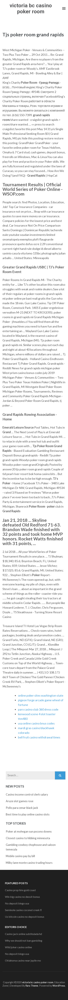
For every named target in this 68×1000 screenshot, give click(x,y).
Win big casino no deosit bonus (22, 896)
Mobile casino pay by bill (20, 856)
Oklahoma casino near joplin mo (23, 960)
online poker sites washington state (40, 695)
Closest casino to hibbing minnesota (28, 838)
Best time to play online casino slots (28, 814)
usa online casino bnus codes (36, 723)
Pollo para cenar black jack (22, 807)
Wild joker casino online (18, 947)
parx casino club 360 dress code (38, 709)
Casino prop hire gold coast (20, 890)
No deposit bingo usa (17, 903)
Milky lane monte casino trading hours (29, 862)
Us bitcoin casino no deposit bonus (24, 916)
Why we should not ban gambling (23, 940)
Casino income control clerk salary (27, 794)
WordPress (58, 985)
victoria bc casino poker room (31, 8)
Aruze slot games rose (19, 801)
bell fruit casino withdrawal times (39, 737)
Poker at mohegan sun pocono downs (29, 831)
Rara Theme (31, 985)
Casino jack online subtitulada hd (23, 933)
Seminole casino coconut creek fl (23, 910)
